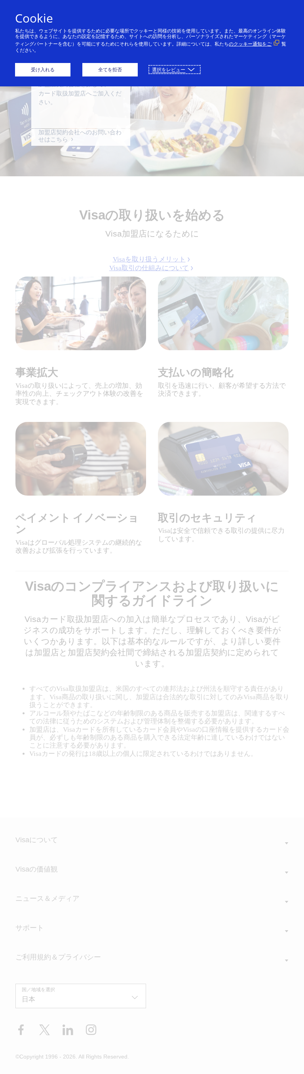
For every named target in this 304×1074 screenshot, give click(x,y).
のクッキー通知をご (250, 43)
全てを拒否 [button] (110, 69)
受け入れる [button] (43, 69)
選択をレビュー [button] (168, 69)
